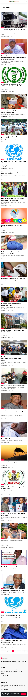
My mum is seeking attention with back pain (12, 590)
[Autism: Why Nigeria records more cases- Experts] (14, 216)
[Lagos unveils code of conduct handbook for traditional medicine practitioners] (14, 189)
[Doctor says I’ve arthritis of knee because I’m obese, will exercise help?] (14, 242)
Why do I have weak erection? (9, 566)
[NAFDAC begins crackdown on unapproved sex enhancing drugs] (14, 477)
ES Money (3, 661)
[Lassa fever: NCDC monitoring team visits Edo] (14, 376)
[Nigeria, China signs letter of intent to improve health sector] (14, 504)
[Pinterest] (7, 676)
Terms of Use (6, 694)
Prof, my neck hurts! (6, 438)
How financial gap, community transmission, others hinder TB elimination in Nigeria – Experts (12, 358)
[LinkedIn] (9, 676)
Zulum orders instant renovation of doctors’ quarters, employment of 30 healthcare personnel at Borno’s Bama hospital (13, 57)
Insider (19, 661)
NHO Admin (5, 310)
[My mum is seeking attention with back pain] (14, 581)
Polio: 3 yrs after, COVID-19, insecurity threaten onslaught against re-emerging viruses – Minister (13, 411)
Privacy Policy (16, 693)
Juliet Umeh (5, 64)
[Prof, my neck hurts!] (14, 429)
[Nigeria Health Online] (14, 1)
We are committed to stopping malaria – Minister (13, 462)
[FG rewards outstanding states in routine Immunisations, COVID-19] (14, 294)
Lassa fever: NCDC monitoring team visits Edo (13, 385)
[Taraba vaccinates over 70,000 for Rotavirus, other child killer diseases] (14, 101)
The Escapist (14, 661)
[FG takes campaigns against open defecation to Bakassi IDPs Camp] (14, 127)
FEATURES (11, 564)
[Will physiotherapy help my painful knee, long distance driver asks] (14, 20)
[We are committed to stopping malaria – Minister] (14, 453)
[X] (3, 676)
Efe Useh (4, 36)
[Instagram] (5, 676)
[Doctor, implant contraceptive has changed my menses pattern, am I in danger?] (14, 269)
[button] (23, 694)
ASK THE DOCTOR (5, 276)
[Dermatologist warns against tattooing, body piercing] (14, 531)
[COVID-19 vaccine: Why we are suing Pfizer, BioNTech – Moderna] (14, 321)
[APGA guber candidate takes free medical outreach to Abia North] (14, 631)
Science (22, 661)
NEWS (3, 27)
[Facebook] (1, 676)
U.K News (8, 661)
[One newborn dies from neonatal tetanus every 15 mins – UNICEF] (14, 152)
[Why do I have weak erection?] (14, 557)
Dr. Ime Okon (5, 284)
